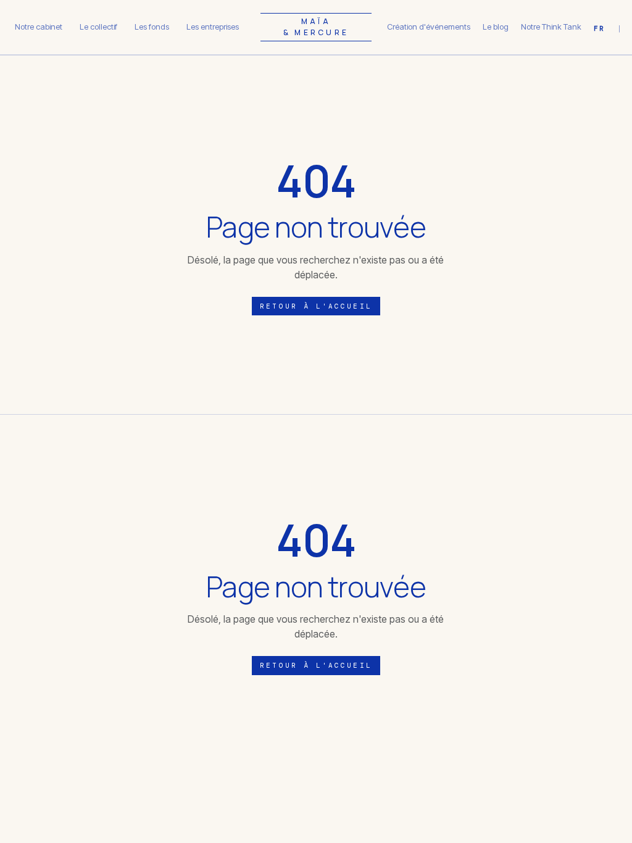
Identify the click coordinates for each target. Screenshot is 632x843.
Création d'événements (428, 26)
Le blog (496, 26)
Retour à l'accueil (316, 306)
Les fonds (152, 26)
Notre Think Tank (551, 26)
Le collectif (98, 26)
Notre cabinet (38, 26)
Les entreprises (212, 26)
